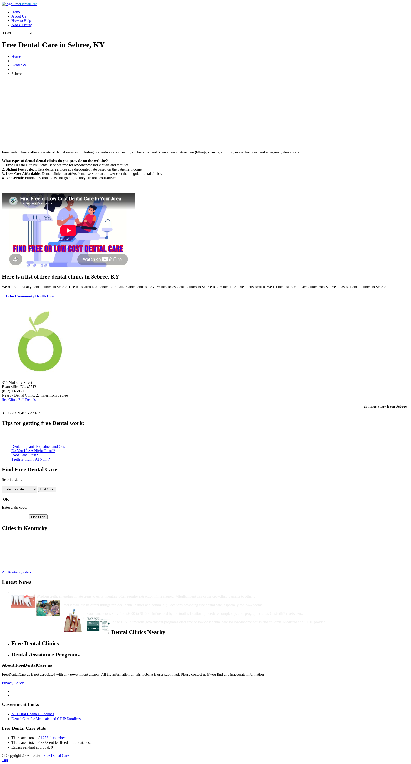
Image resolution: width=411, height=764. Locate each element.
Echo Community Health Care (30, 296)
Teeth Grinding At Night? (30, 459)
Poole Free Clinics (25, 555)
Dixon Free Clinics (25, 551)
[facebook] (11, 691)
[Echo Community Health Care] (40, 378)
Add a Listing (21, 25)
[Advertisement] (205, 113)
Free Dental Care (56, 756)
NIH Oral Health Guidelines (32, 714)
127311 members (53, 738)
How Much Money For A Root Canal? (117, 609)
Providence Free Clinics (29, 543)
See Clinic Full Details (19, 400)
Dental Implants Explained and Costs (39, 446)
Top (5, 760)
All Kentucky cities (16, 572)
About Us (18, 16)
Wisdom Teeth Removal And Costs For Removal (75, 592)
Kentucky (18, 65)
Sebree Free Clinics (26, 547)
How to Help (21, 21)
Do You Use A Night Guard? (33, 451)
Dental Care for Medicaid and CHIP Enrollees (46, 719)
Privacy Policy (13, 683)
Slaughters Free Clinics (28, 560)
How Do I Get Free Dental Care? (88, 601)
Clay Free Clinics (24, 538)
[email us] (11, 695)
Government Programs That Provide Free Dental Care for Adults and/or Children (177, 618)
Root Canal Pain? (24, 455)
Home (16, 12)
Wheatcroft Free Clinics (29, 564)
